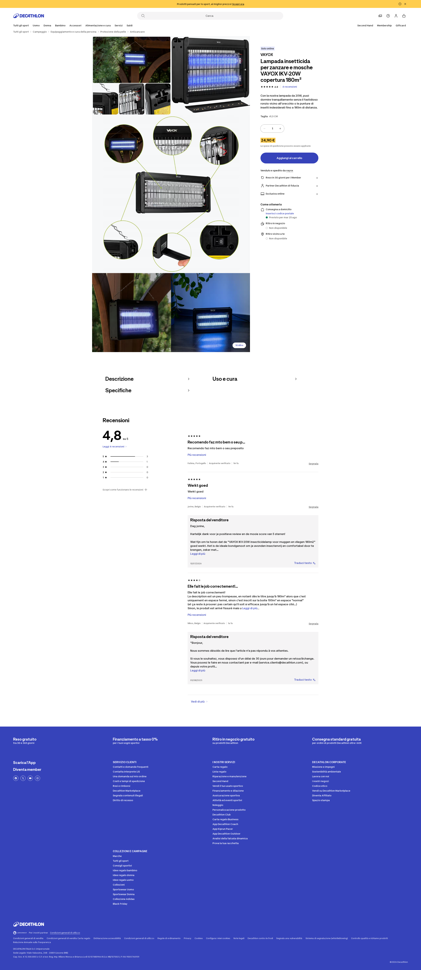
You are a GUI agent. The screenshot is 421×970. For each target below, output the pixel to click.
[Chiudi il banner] (405, 4)
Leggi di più (197, 553)
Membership (384, 25)
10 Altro (239, 345)
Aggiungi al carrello (289, 158)
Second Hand (365, 25)
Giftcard (401, 25)
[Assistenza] (388, 16)
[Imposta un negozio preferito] (380, 16)
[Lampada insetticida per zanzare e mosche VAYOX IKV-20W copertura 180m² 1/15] (210, 75)
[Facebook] (15, 778)
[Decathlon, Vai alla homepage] (28, 15)
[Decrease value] (264, 129)
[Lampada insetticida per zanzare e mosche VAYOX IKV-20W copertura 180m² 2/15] (131, 75)
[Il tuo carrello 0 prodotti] (404, 16)
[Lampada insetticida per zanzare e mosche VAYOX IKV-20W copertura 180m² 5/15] (210, 312)
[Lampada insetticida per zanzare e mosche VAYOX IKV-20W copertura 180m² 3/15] (171, 194)
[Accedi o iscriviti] (396, 16)
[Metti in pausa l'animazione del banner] (400, 4)
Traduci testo (303, 563)
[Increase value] (280, 129)
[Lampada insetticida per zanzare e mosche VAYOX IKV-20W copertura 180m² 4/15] (131, 312)
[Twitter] (23, 778)
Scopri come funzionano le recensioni (123, 489)
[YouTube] (30, 778)
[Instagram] (37, 778)
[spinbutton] (272, 128)
